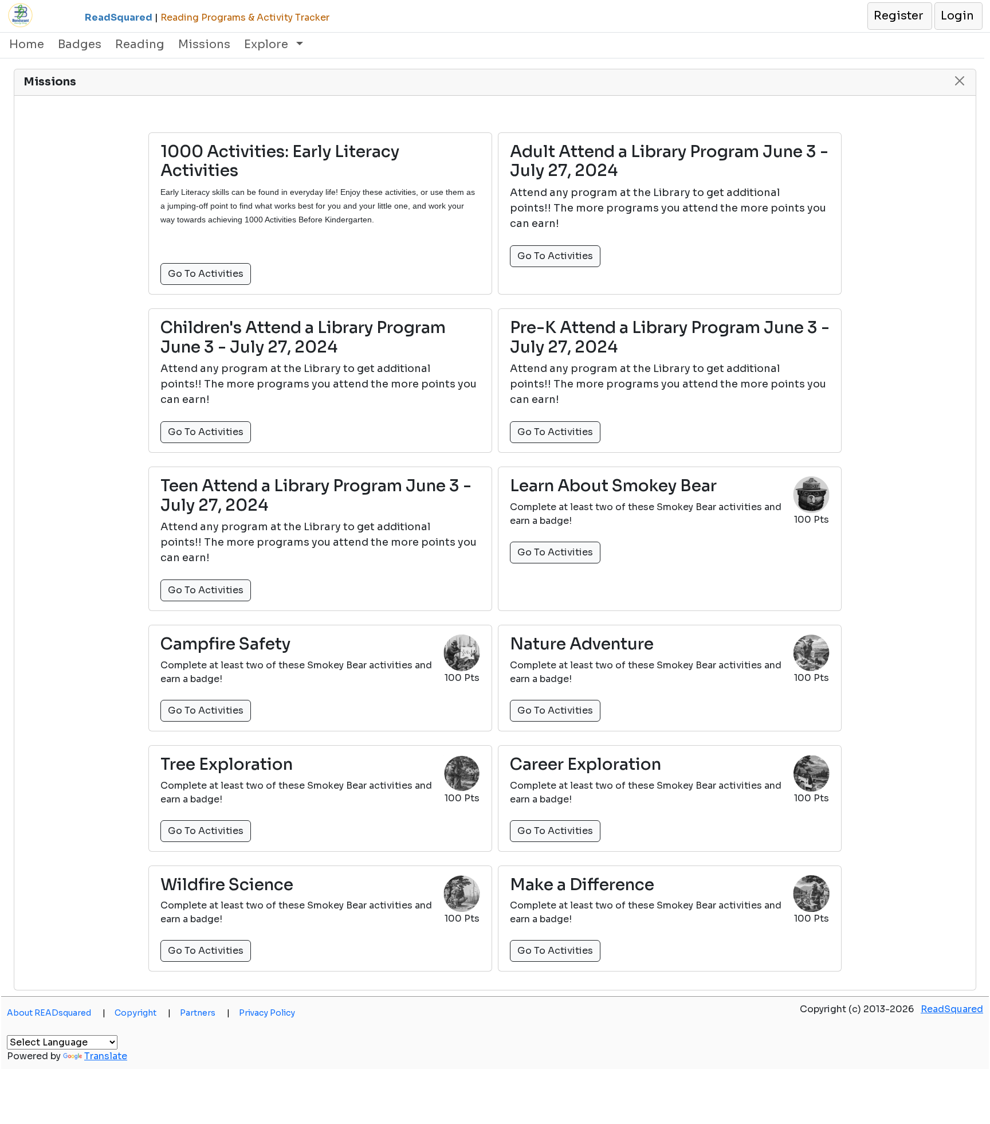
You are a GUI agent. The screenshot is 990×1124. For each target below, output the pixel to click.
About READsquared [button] (56, 1013)
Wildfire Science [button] (226, 885)
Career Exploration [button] (585, 764)
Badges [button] (79, 44)
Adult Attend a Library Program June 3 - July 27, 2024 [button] (669, 161)
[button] (899, 16)
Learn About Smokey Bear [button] (613, 486)
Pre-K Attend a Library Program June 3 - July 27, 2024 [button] (670, 337)
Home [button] (26, 44)
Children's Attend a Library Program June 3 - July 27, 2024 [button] (303, 337)
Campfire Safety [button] (225, 644)
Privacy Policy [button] (267, 1013)
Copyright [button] (143, 1013)
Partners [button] (205, 1013)
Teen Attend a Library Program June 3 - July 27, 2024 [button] (316, 495)
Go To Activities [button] (205, 274)
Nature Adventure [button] (582, 644)
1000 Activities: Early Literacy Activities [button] (279, 161)
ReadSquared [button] (952, 1009)
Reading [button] (139, 44)
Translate (105, 1056)
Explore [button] (267, 44)
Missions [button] (204, 44)
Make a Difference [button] (582, 885)
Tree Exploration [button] (226, 764)
